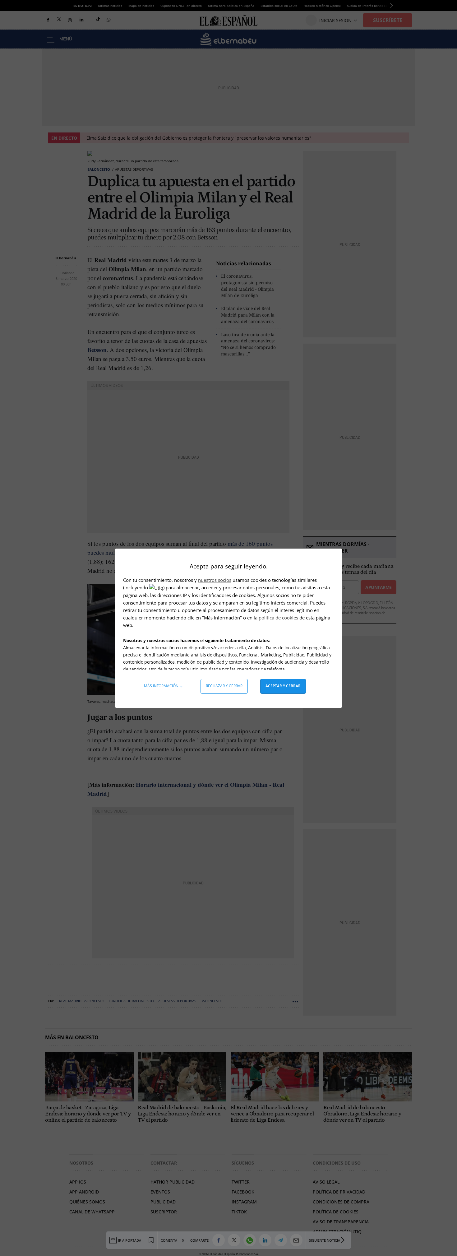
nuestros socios (214, 580)
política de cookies (279, 617)
